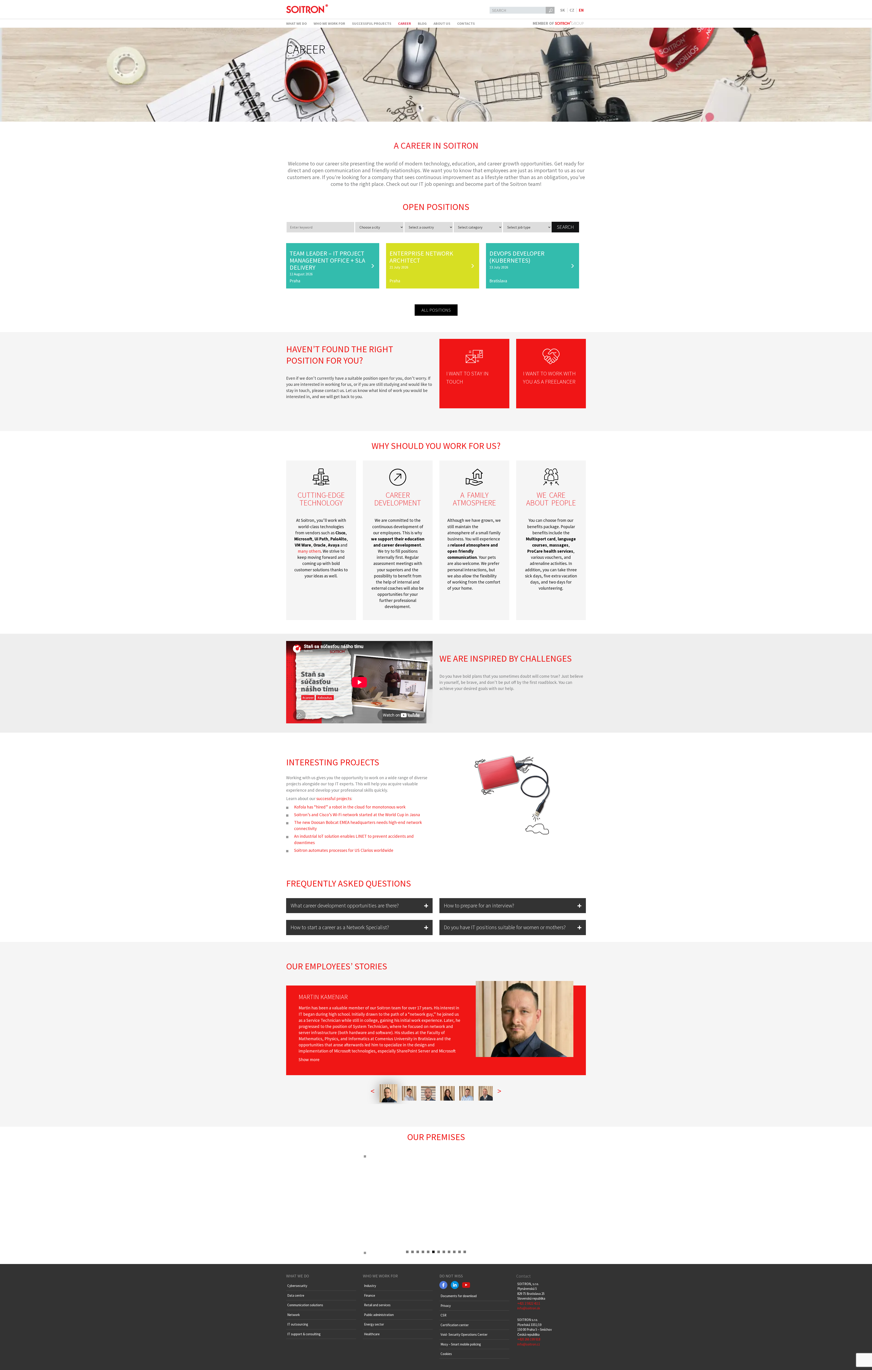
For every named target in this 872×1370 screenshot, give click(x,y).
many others (309, 551)
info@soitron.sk (528, 1308)
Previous (357, 1249)
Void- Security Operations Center (464, 1334)
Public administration (379, 1315)
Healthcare (372, 1334)
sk (562, 10)
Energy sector (374, 1324)
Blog (422, 23)
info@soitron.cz (528, 1344)
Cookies (446, 1354)
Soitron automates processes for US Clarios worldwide (343, 850)
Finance (369, 1295)
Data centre (295, 1295)
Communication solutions (305, 1305)
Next (515, 1249)
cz (572, 10)
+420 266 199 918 (528, 1339)
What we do (296, 23)
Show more (309, 1059)
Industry (370, 1286)
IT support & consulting (304, 1334)
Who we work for (329, 23)
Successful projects (371, 23)
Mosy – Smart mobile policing (461, 1344)
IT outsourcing (297, 1324)
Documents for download (459, 1296)
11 (459, 1252)
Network (293, 1315)
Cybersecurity (297, 1286)
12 (464, 1252)
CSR (443, 1315)
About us (442, 23)
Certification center (455, 1325)
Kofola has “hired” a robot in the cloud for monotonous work (350, 807)
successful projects (333, 798)
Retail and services (377, 1305)
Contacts (466, 23)
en (581, 10)
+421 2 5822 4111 (528, 1303)
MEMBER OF (544, 23)
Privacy (446, 1305)
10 (454, 1252)
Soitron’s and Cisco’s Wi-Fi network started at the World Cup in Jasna (357, 814)
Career (404, 23)
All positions (436, 310)
